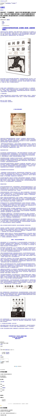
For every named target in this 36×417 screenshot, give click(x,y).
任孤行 (2, 7)
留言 (8, 349)
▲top (1, 355)
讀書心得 (7, 353)
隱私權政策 (23, 403)
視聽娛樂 (8, 19)
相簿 (3, 21)
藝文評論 (7, 352)
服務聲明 (27, 403)
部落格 (3, 22)
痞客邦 (6, 349)
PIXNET (11, 403)
